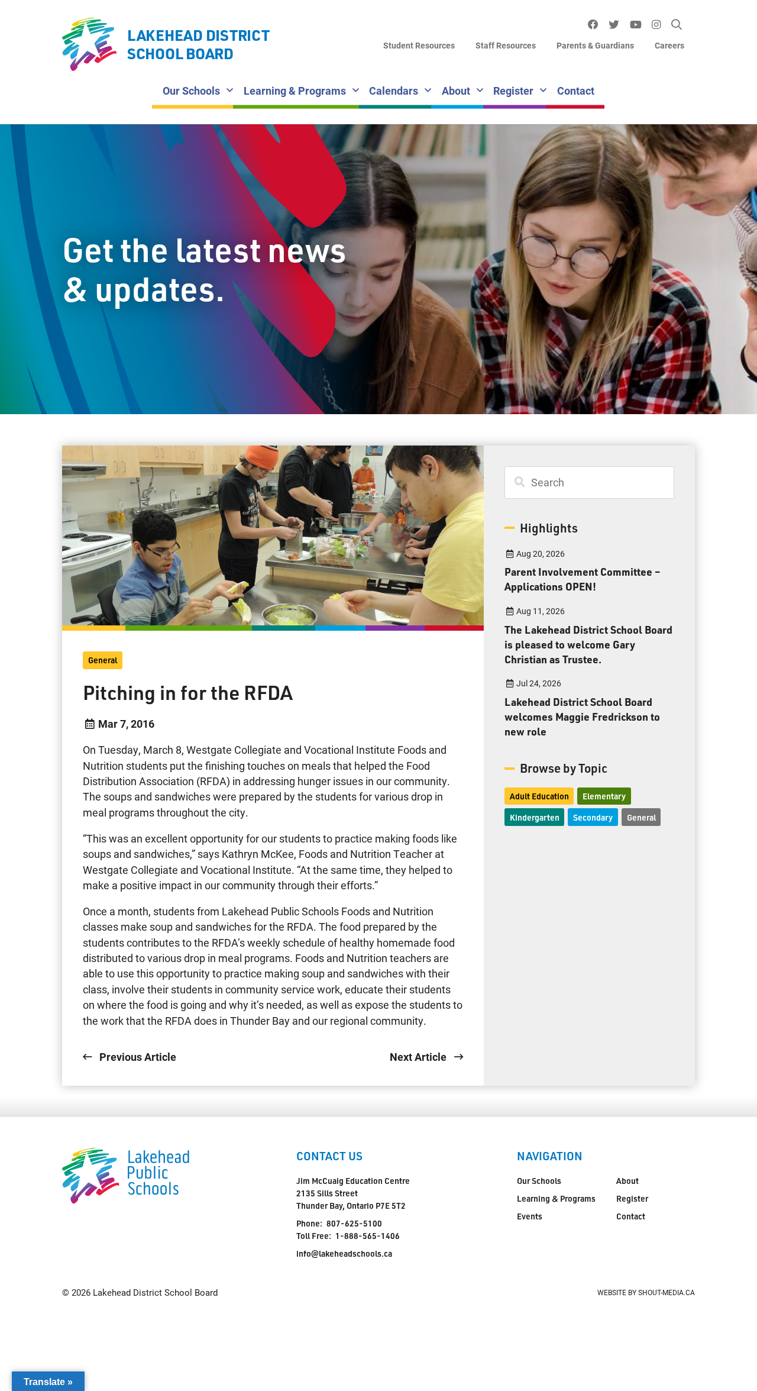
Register (513, 90)
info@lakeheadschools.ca (344, 1253)
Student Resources (419, 45)
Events (529, 1216)
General (102, 660)
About (456, 90)
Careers (669, 45)
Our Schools (191, 90)
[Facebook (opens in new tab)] (593, 25)
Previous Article (136, 1057)
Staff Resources (505, 45)
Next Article (419, 1057)
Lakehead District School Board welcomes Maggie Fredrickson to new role (582, 716)
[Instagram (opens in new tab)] (656, 25)
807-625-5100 (354, 1223)
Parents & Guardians (595, 45)
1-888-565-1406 (367, 1236)
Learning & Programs (295, 90)
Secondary (593, 817)
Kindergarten (534, 817)
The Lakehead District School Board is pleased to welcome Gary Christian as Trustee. (588, 644)
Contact (575, 90)
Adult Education (539, 796)
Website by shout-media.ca (646, 1292)
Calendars (393, 90)
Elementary (604, 796)
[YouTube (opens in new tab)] (635, 25)
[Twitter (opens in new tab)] (614, 25)
